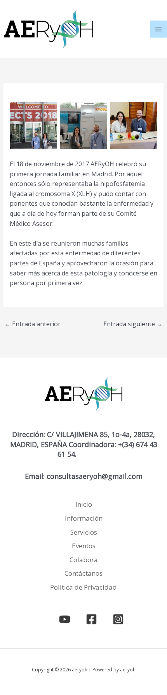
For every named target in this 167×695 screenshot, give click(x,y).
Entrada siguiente (133, 324)
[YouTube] (64, 619)
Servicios (83, 532)
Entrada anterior (32, 324)
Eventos (84, 545)
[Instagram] (118, 619)
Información (84, 518)
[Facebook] (91, 619)
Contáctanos (83, 573)
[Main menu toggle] (158, 29)
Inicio (83, 504)
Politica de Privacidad (83, 587)
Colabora (84, 559)
